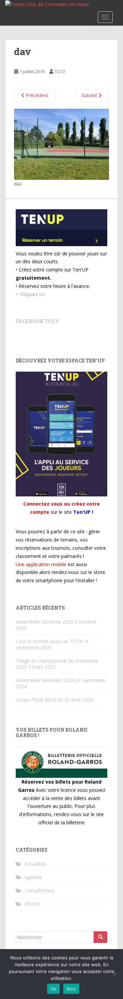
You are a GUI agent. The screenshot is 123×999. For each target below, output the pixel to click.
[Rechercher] (100, 937)
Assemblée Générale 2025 (44, 621)
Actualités (35, 864)
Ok (54, 988)
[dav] (61, 144)
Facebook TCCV (37, 321)
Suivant (90, 95)
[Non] (114, 974)
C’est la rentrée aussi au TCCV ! (50, 641)
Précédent (36, 95)
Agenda (33, 877)
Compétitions (39, 890)
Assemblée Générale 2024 (44, 680)
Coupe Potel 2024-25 (39, 699)
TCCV (60, 71)
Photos (33, 904)
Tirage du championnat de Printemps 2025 (57, 663)
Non (71, 988)
